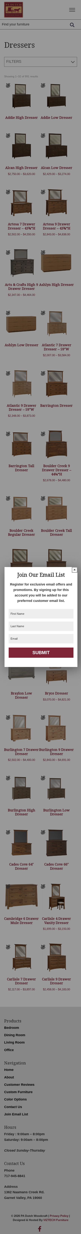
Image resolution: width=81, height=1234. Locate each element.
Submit (41, 652)
